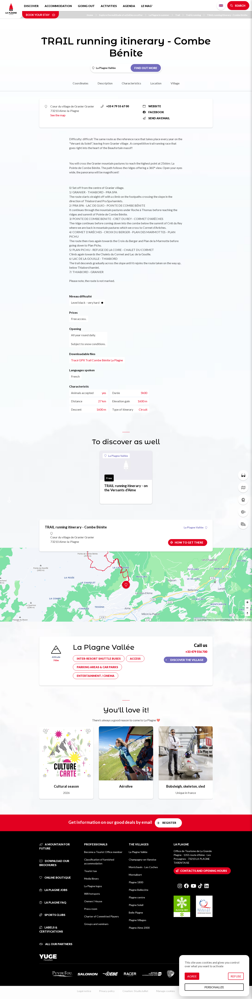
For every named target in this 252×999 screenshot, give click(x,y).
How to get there (189, 542)
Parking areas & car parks (97, 667)
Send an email (159, 118)
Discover (31, 6)
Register (169, 822)
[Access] (243, 524)
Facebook (156, 112)
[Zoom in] (247, 602)
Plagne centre (137, 897)
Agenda (129, 6)
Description (105, 83)
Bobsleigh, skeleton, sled (185, 786)
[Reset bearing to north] (247, 613)
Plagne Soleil (136, 905)
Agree (192, 976)
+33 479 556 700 (196, 651)
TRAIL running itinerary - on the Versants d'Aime (126, 488)
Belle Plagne (136, 912)
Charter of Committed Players (101, 916)
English (221, 5)
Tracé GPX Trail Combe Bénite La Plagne (97, 360)
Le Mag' (146, 6)
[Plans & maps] (243, 487)
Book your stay (38, 14)
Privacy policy (107, 991)
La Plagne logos (93, 886)
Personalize (214, 987)
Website (154, 106)
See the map (57, 115)
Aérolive (126, 786)
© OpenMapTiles (203, 619)
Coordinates (80, 83)
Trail (177, 15)
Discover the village (186, 660)
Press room (90, 908)
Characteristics (131, 83)
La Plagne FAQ (55, 902)
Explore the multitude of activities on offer (121, 15)
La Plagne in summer (159, 15)
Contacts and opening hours (203, 870)
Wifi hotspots (92, 893)
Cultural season (66, 786)
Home (90, 15)
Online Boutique (57, 877)
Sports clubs (54, 914)
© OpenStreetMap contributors (227, 619)
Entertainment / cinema (95, 675)
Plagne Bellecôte (138, 889)
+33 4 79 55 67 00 (117, 106)
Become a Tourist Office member (103, 852)
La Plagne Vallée (118, 455)
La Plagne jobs (55, 890)
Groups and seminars (96, 924)
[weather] (243, 512)
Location (155, 83)
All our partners (58, 944)
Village (175, 83)
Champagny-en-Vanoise (142, 859)
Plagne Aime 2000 (139, 927)
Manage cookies (165, 991)
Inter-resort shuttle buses (99, 658)
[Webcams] (243, 499)
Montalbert (135, 874)
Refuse (236, 976)
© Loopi (247, 619)
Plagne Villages (137, 920)
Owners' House (93, 901)
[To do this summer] (243, 475)
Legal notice (84, 991)
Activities (109, 6)
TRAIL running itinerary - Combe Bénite (227, 15)
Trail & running (193, 15)
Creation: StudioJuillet (135, 991)
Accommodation (58, 6)
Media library (91, 878)
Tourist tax (90, 871)
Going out (86, 6)
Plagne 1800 (136, 882)
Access (135, 658)
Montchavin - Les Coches (143, 867)
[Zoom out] (247, 608)
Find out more (145, 68)
